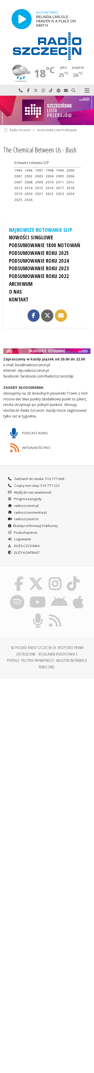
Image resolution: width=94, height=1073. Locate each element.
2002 (29, 176)
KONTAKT (19, 299)
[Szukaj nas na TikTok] (73, 577)
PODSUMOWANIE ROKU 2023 (39, 268)
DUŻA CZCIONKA (26, 546)
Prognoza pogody (27, 499)
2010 (50, 182)
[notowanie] (47, 351)
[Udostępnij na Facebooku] (34, 315)
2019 (18, 193)
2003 (39, 176)
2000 (70, 170)
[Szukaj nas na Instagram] (55, 577)
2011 (60, 182)
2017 (60, 188)
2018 (70, 188)
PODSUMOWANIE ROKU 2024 (39, 260)
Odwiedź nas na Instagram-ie (43, 90)
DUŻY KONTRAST (26, 552)
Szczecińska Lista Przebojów (57, 130)
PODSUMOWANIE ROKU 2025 (39, 252)
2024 (70, 193)
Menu (86, 90)
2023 (60, 193)
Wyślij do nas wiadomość (66, 90)
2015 (39, 188)
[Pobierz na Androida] (59, 596)
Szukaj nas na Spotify (58, 90)
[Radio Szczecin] (47, 46)
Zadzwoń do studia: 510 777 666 (38, 478)
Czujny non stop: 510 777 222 (36, 485)
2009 (39, 182)
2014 (29, 188)
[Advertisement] (47, 732)
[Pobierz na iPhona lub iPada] (78, 596)
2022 (50, 193)
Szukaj (73, 90)
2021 (39, 193)
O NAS (15, 291)
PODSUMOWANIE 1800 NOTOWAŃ (44, 245)
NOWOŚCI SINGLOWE (31, 237)
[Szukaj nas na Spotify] (17, 596)
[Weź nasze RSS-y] (55, 614)
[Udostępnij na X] (47, 315)
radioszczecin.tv (26, 519)
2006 (70, 176)
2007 (18, 182)
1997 (39, 170)
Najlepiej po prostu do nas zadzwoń (21, 90)
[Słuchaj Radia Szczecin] (22, 19)
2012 (70, 182)
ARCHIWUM (21, 283)
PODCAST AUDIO (34, 433)
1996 (29, 170)
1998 (50, 170)
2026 (29, 199)
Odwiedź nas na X (36, 90)
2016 (50, 188)
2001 (18, 176)
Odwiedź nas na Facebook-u (28, 90)
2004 (50, 176)
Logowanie (22, 539)
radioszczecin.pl (26, 505)
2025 (18, 199)
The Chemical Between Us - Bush (39, 149)
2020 (29, 193)
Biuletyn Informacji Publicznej (35, 525)
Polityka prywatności (38, 660)
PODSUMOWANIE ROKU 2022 (39, 276)
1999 (60, 170)
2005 (60, 176)
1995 (18, 170)
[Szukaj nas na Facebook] (19, 577)
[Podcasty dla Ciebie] (38, 614)
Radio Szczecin (20, 130)
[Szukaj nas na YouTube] (38, 596)
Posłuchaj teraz (25, 532)
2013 (18, 188)
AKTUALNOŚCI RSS (35, 447)
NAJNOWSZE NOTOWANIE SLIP (40, 229)
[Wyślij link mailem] (61, 315)
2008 (29, 182)
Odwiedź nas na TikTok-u (51, 90)
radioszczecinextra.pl (30, 512)
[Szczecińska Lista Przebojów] (47, 110)
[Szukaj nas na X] (36, 577)
